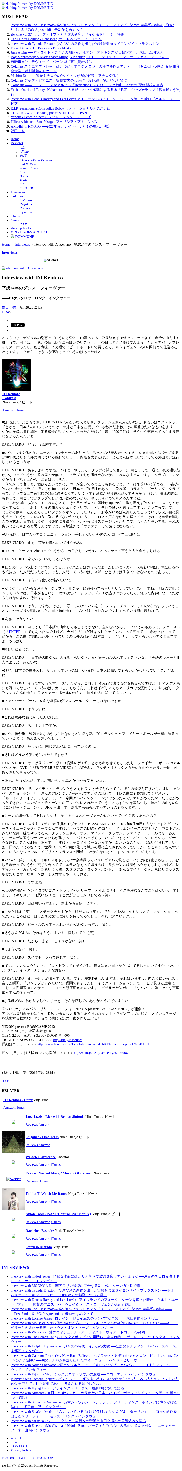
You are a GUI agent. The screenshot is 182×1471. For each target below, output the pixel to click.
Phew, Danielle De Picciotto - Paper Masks (41, 48)
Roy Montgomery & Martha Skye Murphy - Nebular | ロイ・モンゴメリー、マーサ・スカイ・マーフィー (90, 57)
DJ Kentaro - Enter (18, 1100)
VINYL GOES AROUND (30, 232)
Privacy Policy (21, 1450)
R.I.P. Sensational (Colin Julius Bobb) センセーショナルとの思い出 (61, 108)
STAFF (16, 1442)
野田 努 (18, 131)
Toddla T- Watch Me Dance (46, 1194)
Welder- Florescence (41, 1157)
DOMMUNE (24, 237)
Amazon (8, 410)
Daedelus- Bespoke (40, 1230)
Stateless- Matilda (39, 1247)
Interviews (18, 192)
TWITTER (26, 1458)
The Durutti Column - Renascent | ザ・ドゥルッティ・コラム (56, 39)
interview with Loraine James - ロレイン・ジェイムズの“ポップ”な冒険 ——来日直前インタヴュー (86, 1318)
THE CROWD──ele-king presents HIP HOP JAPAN (49, 113)
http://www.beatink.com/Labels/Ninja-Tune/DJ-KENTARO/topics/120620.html (93, 1044)
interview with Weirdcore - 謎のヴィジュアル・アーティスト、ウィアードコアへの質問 (78, 1332)
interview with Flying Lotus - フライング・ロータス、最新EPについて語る (67, 1388)
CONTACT (19, 1446)
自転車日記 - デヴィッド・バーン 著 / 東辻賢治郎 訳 (52, 62)
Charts (15, 216)
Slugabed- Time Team (42, 1137)
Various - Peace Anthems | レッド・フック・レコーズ (51, 117)
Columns (17, 196)
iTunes (20, 410)
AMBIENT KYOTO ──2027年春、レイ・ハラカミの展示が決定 (61, 126)
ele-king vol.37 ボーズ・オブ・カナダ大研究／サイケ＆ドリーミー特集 (67, 34)
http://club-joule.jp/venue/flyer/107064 (101, 1053)
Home (15, 139)
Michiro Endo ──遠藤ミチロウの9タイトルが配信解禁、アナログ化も (65, 76)
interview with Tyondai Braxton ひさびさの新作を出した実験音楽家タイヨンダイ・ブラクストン (85, 44)
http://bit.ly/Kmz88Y (67, 1040)
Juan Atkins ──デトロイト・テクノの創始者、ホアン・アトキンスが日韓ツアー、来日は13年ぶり (87, 52)
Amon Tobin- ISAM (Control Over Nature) (58, 1214)
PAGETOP (45, 1458)
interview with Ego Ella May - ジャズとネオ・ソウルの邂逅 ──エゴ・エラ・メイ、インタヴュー (85, 1374)
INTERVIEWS (15, 1267)
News (15, 220)
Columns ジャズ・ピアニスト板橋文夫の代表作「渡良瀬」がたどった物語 (69, 80)
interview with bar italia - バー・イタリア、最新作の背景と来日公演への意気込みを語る (78, 1421)
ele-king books (21, 228)
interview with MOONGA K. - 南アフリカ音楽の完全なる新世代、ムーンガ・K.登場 (75, 1286)
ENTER (15, 632)
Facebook (9, 1458)
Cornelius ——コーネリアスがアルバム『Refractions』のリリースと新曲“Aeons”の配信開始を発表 (87, 85)
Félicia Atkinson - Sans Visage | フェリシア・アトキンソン (55, 122)
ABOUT (17, 1438)
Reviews (17, 143)
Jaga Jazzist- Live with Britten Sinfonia (55, 1116)
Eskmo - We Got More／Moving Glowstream (59, 1173)
